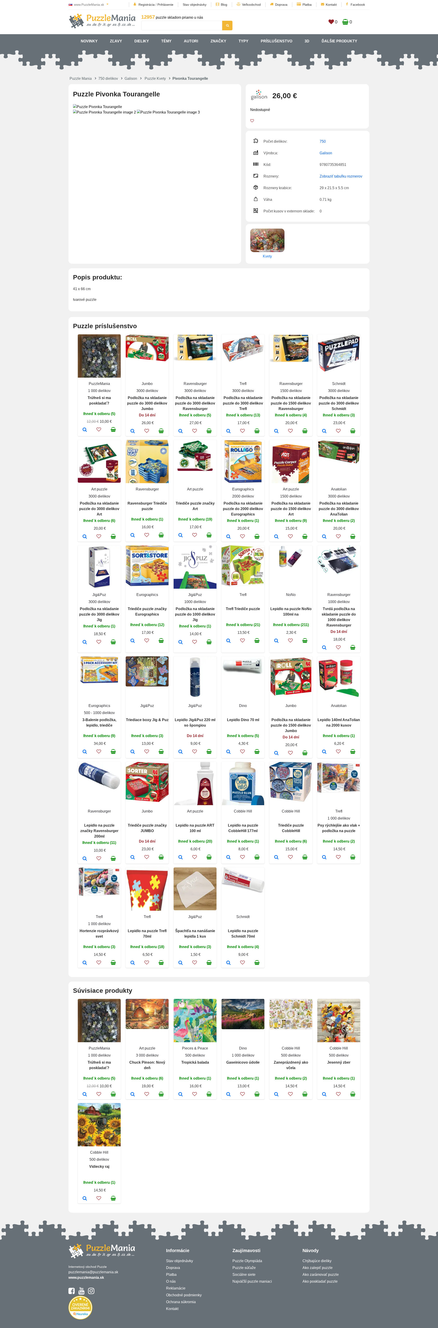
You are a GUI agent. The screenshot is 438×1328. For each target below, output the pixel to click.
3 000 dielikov (147, 1055)
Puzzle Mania (81, 78)
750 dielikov (108, 78)
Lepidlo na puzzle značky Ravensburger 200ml (99, 830)
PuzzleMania (99, 384)
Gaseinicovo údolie (243, 1062)
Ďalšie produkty (339, 41)
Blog (224, 4)
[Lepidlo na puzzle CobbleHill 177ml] (228, 858)
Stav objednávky (194, 4)
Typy (243, 41)
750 (323, 141)
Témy (166, 41)
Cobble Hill (243, 811)
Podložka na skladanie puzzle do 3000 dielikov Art (99, 508)
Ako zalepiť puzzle (317, 1268)
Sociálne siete (244, 1274)
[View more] (147, 360)
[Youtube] (81, 1293)
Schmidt (338, 384)
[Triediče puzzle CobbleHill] (276, 858)
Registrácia (146, 4)
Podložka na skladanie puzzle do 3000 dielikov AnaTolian (339, 508)
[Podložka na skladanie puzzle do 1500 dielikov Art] (276, 537)
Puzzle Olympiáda (247, 1261)
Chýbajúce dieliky (316, 1261)
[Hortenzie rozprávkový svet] (85, 963)
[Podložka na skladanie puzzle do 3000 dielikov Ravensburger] (180, 431)
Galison (131, 78)
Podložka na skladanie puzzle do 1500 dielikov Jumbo (291, 725)
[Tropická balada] (180, 1095)
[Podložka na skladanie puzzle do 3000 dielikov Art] (85, 537)
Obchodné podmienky (184, 1295)
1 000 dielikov (99, 391)
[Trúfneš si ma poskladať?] (85, 430)
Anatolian (339, 489)
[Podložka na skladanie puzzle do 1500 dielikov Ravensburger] (276, 431)
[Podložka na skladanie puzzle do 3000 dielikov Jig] (85, 642)
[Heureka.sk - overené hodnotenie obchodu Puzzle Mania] (80, 1318)
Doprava (281, 4)
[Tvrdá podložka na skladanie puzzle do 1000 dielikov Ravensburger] (324, 648)
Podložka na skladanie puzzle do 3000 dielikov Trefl (243, 403)
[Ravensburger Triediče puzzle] (132, 536)
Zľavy (116, 41)
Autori (191, 41)
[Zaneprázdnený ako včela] (276, 1095)
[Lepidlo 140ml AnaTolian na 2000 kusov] (324, 752)
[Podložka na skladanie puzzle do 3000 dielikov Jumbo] (132, 431)
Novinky (89, 41)
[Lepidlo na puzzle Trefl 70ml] (132, 963)
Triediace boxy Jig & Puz (147, 720)
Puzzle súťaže (244, 1268)
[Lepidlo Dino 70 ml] (228, 752)
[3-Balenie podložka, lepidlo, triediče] (85, 752)
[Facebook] (71, 1293)
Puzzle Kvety (155, 78)
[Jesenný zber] (324, 1095)
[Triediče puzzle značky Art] (180, 536)
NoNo (291, 595)
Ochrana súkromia (181, 1302)
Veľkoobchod (251, 4)
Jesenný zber (338, 1062)
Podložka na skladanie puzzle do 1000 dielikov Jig (195, 614)
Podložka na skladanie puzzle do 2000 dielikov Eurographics (243, 508)
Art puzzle (99, 489)
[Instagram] (91, 1293)
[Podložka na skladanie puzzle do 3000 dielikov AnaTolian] (324, 537)
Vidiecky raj (99, 1166)
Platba (307, 4)
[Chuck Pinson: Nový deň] (132, 1095)
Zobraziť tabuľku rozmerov (341, 176)
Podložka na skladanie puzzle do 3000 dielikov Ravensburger (195, 403)
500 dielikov (195, 1055)
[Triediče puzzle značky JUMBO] (132, 858)
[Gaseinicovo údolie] (228, 1095)
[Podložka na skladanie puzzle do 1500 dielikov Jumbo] (276, 753)
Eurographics (243, 489)
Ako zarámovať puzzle (320, 1274)
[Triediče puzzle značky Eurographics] (132, 641)
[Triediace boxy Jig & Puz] (132, 752)
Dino (243, 706)
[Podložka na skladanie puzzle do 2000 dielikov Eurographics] (228, 537)
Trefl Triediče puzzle (243, 609)
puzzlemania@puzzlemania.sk (93, 1272)
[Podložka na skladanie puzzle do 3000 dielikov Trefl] (228, 431)
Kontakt (331, 4)
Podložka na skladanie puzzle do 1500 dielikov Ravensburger (291, 403)
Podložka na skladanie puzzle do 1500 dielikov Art (291, 508)
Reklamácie (175, 1288)
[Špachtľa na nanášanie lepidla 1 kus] (180, 963)
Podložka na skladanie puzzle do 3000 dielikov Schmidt (339, 403)
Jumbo (147, 384)
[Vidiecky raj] (85, 1199)
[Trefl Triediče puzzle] (228, 641)
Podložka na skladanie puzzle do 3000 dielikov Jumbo (147, 403)
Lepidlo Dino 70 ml (243, 720)
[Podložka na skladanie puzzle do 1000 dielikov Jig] (180, 642)
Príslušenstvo (276, 41)
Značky (218, 41)
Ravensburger (195, 384)
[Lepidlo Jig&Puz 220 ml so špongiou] (180, 752)
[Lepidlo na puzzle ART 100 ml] (180, 858)
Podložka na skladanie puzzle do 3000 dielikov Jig (99, 614)
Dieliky (141, 41)
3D (307, 41)
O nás (171, 1281)
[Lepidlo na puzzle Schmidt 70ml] (228, 963)
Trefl (243, 384)
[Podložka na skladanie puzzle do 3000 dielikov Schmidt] (324, 431)
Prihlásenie (165, 4)
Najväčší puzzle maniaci (252, 1281)
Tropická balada (195, 1062)
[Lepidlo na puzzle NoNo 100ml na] (276, 641)
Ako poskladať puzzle (320, 1281)
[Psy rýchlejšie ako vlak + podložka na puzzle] (324, 858)
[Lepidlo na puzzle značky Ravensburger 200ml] (85, 859)
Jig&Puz (99, 595)
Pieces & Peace (195, 1048)
